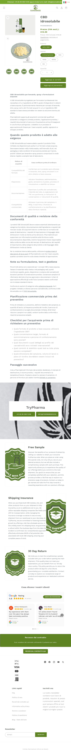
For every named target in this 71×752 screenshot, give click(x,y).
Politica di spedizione (19, 715)
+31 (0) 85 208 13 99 (24, 414)
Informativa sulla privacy (20, 706)
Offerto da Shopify (42, 749)
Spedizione (44, 37)
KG (44, 64)
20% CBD (46, 47)
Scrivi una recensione (52, 597)
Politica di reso (17, 697)
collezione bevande (45, 286)
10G (59, 55)
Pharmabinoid (32, 749)
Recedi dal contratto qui (20, 702)
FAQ (13, 693)
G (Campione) (48, 55)
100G (44, 59)
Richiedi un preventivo (47, 378)
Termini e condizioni (19, 711)
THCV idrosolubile (29, 291)
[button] (4, 8)
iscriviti (41, 734)
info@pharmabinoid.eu (47, 414)
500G (54, 59)
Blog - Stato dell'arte (19, 720)
